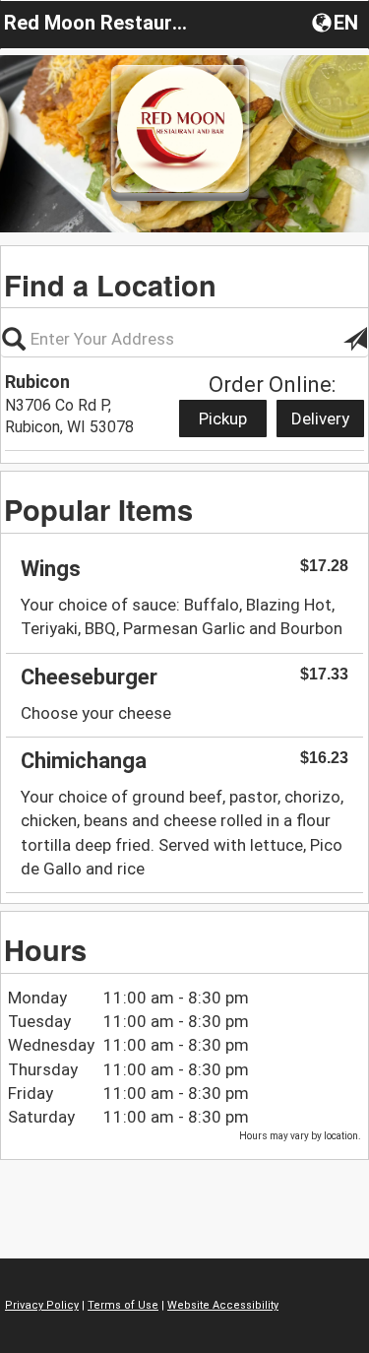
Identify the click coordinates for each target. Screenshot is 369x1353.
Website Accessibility (222, 1305)
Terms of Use (123, 1305)
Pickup (223, 418)
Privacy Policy (42, 1305)
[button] (337, 21)
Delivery (320, 418)
